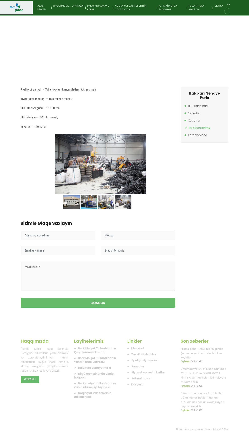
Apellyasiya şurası (144, 360)
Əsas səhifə (41, 7)
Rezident (118, 51)
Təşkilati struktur (143, 354)
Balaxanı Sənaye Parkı (77, 51)
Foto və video (197, 135)
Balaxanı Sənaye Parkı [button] (98, 7)
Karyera (137, 384)
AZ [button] (228, 4)
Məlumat (137, 348)
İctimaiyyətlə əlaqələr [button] (168, 7)
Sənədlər (194, 113)
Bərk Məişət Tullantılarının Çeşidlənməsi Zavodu (95, 350)
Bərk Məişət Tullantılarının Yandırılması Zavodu (95, 360)
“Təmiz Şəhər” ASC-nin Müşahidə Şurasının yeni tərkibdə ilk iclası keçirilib (202, 353)
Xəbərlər (194, 120)
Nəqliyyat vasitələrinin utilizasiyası (92, 395)
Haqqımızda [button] (61, 5)
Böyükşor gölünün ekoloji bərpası (94, 376)
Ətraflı (30, 379)
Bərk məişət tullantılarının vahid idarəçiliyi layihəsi (95, 385)
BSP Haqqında (198, 106)
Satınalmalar (141, 378)
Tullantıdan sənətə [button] (196, 7)
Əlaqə (218, 5)
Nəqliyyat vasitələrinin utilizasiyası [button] (130, 7)
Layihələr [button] (78, 5)
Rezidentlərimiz (200, 128)
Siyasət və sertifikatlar (148, 372)
